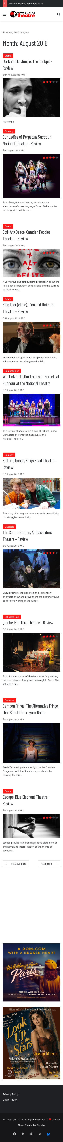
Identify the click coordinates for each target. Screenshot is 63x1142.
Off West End (12, 616)
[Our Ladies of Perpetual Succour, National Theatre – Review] (31, 176)
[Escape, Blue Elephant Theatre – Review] (31, 826)
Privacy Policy (11, 1094)
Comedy (9, 131)
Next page (46, 863)
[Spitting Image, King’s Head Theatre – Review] (31, 493)
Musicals (9, 526)
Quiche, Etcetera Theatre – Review (28, 622)
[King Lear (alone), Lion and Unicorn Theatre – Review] (31, 337)
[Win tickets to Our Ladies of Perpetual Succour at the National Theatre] (31, 410)
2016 (16, 32)
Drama (8, 55)
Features (9, 700)
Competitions (12, 370)
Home (8, 32)
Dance (8, 791)
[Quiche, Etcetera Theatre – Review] (31, 652)
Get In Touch (10, 1099)
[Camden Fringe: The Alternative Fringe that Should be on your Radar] (31, 743)
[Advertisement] (31, 906)
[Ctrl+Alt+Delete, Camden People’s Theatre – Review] (31, 263)
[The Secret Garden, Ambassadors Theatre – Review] (31, 568)
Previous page (19, 863)
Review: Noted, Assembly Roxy (26, 3)
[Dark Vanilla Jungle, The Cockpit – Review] (31, 97)
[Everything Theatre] (23, 14)
